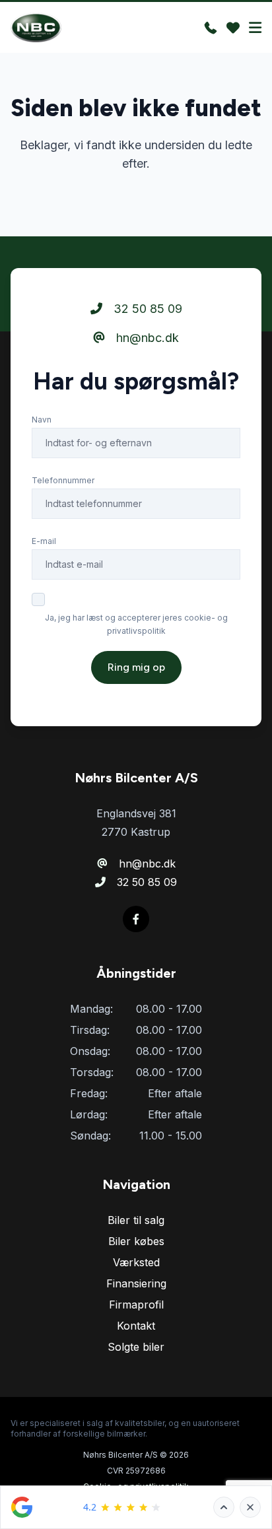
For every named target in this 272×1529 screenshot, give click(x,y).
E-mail (44, 541)
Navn (41, 420)
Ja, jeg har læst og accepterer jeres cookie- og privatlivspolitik (136, 624)
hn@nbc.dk (146, 338)
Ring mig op (136, 667)
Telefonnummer (63, 480)
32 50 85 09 (146, 309)
